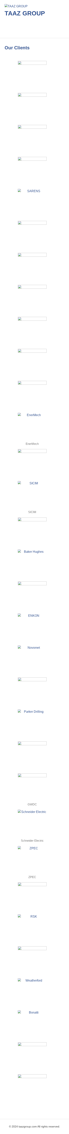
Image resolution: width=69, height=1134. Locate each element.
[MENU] (58, 29)
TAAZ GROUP (25, 13)
